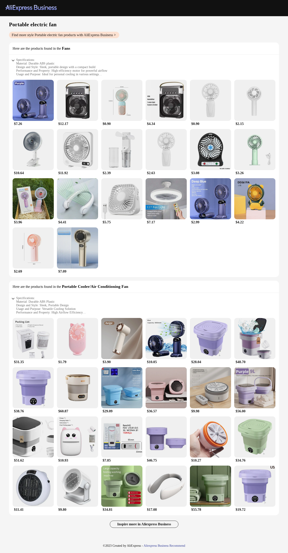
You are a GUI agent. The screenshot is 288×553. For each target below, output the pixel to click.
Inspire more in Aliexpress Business (144, 524)
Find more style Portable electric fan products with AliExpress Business (62, 35)
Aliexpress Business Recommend (164, 545)
